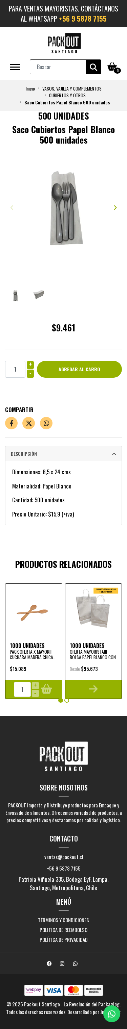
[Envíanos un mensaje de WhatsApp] (111, 1013)
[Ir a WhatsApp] (76, 964)
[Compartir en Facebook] (11, 423)
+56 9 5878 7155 (83, 19)
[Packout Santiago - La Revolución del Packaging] (64, 43)
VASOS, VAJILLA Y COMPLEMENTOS (72, 88)
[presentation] (12, 207)
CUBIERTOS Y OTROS (67, 95)
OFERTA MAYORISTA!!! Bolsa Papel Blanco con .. (93, 657)
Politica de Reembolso (63, 929)
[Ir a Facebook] (50, 964)
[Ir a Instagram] (63, 964)
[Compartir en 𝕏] (28, 423)
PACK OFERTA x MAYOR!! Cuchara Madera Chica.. (32, 654)
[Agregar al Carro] (46, 689)
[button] (61, 700)
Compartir (19, 409)
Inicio (30, 88)
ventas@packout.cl (63, 856)
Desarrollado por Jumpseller (93, 1011)
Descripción (24, 453)
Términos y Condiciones (63, 920)
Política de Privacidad (64, 939)
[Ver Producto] (93, 689)
